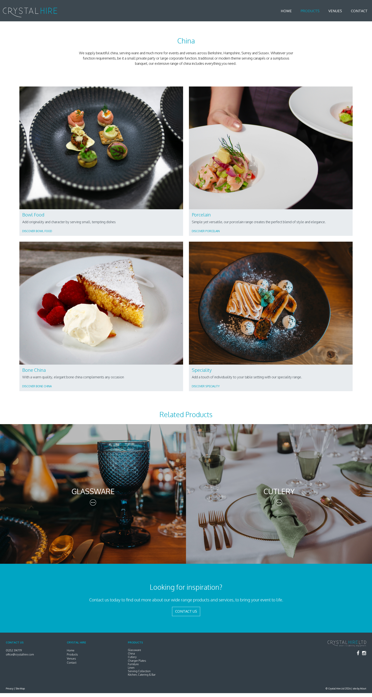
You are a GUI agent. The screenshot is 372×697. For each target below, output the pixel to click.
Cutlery (132, 657)
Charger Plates (137, 660)
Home (286, 11)
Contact (359, 11)
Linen (131, 667)
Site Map (20, 688)
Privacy (9, 688)
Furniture (133, 664)
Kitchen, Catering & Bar (142, 674)
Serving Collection (139, 671)
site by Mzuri (359, 688)
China (131, 653)
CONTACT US (186, 611)
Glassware (134, 650)
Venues (335, 11)
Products (310, 11)
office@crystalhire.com (20, 654)
